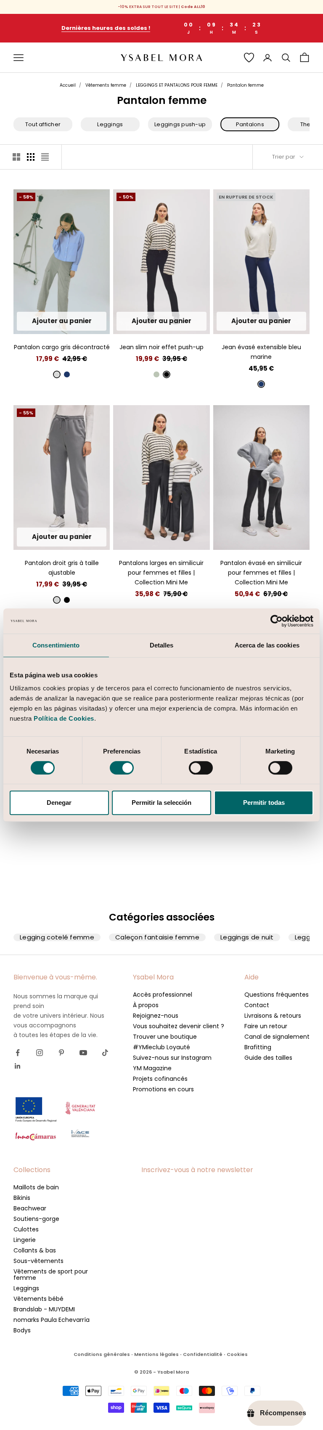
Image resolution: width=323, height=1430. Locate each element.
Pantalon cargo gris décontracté (62, 347)
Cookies (237, 1354)
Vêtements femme (105, 85)
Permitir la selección (161, 802)
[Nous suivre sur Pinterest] (61, 1052)
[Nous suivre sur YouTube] (83, 1052)
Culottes (26, 1229)
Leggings (26, 1288)
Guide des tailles (268, 1057)
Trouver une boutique (165, 1036)
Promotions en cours (163, 1089)
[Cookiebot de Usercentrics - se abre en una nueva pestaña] (276, 621)
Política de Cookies (64, 718)
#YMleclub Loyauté (161, 1047)
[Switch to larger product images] (16, 157)
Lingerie (24, 1240)
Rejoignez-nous (155, 1015)
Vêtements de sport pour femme (50, 1274)
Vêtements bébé (38, 1299)
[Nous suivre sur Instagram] (39, 1052)
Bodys (22, 1330)
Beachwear (29, 1208)
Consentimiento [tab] (55, 645)
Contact (256, 1005)
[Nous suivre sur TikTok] (105, 1052)
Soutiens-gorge (36, 1219)
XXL (92, 321)
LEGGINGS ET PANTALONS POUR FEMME (176, 85)
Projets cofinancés (160, 1078)
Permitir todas (264, 802)
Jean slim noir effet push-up (161, 347)
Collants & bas (34, 1250)
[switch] (122, 768)
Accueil (68, 85)
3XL (261, 322)
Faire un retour (265, 1026)
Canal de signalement (277, 1036)
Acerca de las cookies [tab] (267, 645)
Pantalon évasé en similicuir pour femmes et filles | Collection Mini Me (261, 572)
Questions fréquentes (276, 994)
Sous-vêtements (38, 1261)
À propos (146, 1005)
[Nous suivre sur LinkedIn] (17, 1066)
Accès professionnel (162, 994)
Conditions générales (102, 1354)
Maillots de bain (36, 1187)
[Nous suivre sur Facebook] (17, 1052)
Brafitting (257, 1047)
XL (76, 321)
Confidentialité (202, 1354)
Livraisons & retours (272, 1015)
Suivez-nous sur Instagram (172, 1057)
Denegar (59, 802)
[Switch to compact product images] (45, 157)
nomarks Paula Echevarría (51, 1320)
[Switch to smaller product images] (30, 157)
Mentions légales (156, 1354)
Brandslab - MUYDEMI (44, 1309)
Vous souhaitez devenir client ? (178, 1026)
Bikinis (21, 1198)
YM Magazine (152, 1068)
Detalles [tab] (162, 645)
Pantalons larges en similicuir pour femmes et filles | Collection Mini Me (161, 572)
